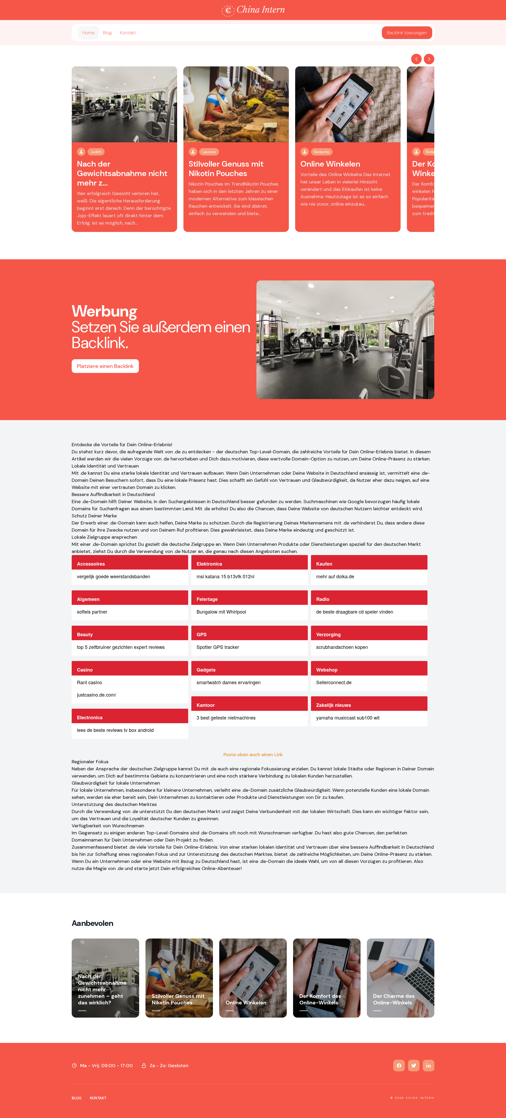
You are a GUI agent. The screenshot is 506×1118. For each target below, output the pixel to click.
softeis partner (92, 611)
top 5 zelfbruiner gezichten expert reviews (121, 646)
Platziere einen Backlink (105, 366)
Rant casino (89, 682)
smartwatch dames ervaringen (229, 682)
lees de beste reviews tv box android (115, 729)
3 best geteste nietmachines (226, 717)
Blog (107, 33)
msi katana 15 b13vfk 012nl (225, 576)
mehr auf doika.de (335, 576)
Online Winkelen (330, 164)
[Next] (429, 59)
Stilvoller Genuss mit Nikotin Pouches (226, 168)
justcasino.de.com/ (96, 694)
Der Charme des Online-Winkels (394, 999)
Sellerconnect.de (334, 682)
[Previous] (416, 59)
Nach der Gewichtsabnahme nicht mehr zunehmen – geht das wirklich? (102, 989)
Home (88, 33)
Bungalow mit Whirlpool (221, 611)
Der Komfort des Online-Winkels (320, 999)
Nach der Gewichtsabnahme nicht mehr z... (122, 173)
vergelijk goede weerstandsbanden (113, 576)
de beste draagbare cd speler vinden (354, 611)
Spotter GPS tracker (218, 646)
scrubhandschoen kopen (342, 646)
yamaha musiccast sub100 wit (348, 717)
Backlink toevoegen (407, 33)
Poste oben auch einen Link (253, 754)
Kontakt (128, 33)
